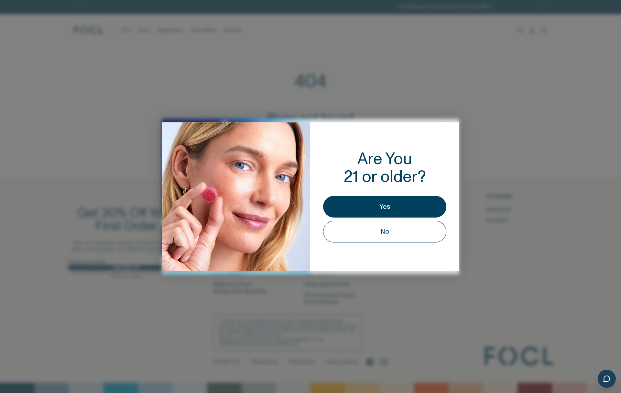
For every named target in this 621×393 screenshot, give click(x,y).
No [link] (384, 231)
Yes (384, 206)
